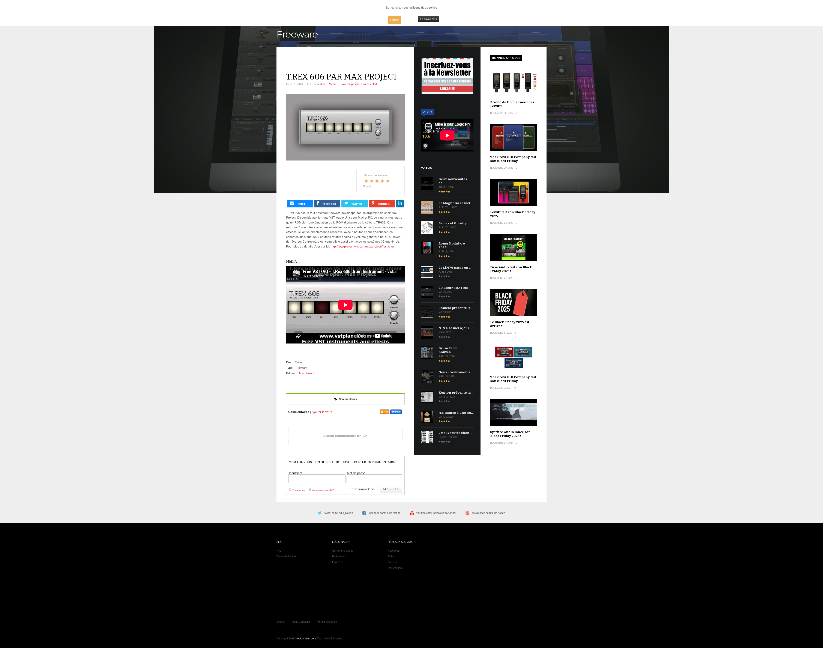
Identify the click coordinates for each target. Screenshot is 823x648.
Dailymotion (395, 568)
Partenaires (339, 556)
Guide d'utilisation (286, 556)
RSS (386, 411)
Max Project (306, 373)
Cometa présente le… (456, 308)
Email (397, 411)
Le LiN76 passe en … (455, 268)
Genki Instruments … (456, 372)
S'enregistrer (298, 490)
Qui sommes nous (342, 550)
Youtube (393, 562)
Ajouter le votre (322, 412)
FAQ (278, 550)
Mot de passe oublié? (323, 490)
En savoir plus (428, 19)
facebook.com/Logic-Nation (385, 513)
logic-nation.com (306, 638)
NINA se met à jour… (455, 328)
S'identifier (391, 489)
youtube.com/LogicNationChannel (436, 513)
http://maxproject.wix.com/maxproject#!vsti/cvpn (363, 246)
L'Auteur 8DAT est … (455, 288)
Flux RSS (337, 562)
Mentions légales (327, 621)
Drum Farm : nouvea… (449, 350)
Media (332, 84)
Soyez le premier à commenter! (359, 84)
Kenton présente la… (456, 392)
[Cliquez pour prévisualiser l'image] (345, 127)
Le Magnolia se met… (456, 203)
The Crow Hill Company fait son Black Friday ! (513, 159)
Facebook (393, 550)
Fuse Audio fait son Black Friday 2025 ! (511, 269)
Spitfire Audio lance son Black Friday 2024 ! (510, 434)
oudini (321, 84)
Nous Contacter (301, 621)
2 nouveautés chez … (455, 433)
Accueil (280, 621)
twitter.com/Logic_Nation (338, 513)
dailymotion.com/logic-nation (488, 513)
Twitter (391, 556)
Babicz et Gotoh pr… (455, 223)
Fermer (394, 19)
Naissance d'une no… (456, 413)
